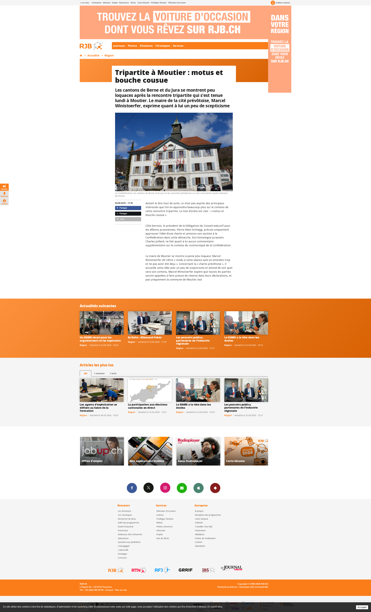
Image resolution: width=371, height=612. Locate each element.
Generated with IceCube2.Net (253, 587)
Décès (133, 3)
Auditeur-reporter (283, 3)
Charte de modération (205, 538)
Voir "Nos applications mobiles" (82, 451)
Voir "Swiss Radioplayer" (131, 451)
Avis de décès (162, 538)
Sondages (122, 554)
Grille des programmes (128, 523)
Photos (132, 45)
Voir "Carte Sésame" (179, 451)
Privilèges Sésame (159, 3)
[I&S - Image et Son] (208, 570)
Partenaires (200, 530)
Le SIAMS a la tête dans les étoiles (241, 339)
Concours (122, 558)
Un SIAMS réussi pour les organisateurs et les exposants (100, 339)
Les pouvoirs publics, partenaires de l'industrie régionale (193, 340)
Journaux (119, 45)
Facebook (132, 488)
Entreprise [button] (96, 3)
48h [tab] (85, 373)
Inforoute (106, 3)
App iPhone (198, 488)
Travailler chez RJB (203, 526)
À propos (199, 511)
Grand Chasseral (125, 526)
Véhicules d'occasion (177, 3)
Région (109, 55)
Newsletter (200, 546)
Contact (198, 542)
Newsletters (182, 488)
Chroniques (162, 45)
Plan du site (121, 590)
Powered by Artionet (227, 587)
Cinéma (159, 515)
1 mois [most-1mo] (113, 373)
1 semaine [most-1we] (99, 373)
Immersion (123, 530)
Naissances (124, 3)
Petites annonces (164, 526)
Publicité (199, 523)
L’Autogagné (124, 546)
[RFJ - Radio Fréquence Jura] (162, 570)
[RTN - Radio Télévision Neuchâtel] (138, 570)
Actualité (93, 55)
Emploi (115, 3)
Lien (122, 219)
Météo (159, 523)
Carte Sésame (143, 3)
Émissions (146, 45)
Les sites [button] (85, 3)
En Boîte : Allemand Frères (145, 337)
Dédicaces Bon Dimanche (130, 534)
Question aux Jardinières (129, 542)
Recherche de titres (127, 519)
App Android (215, 488)
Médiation (199, 534)
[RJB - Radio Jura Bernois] (115, 570)
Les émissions (124, 511)
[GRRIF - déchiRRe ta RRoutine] (185, 570)
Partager (123, 208)
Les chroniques (125, 515)
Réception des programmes (208, 515)
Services (178, 45)
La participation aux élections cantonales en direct (147, 406)
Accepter (362, 607)
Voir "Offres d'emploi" (227, 451)
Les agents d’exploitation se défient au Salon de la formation (98, 407)
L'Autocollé (123, 550)
